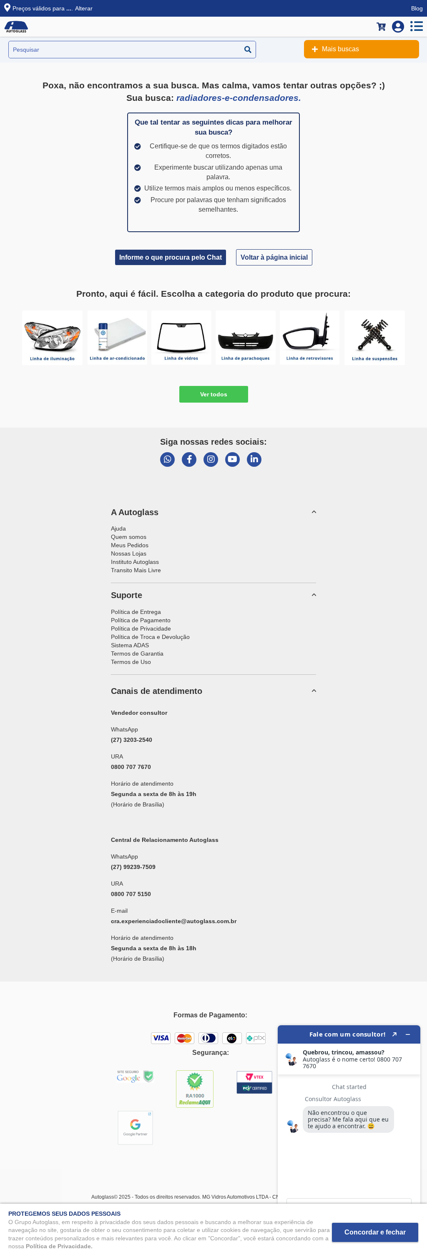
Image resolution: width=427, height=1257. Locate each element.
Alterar (84, 8)
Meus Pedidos (129, 545)
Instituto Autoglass (135, 561)
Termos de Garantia (137, 653)
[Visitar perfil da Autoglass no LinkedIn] (254, 459)
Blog (417, 8)
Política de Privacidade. (59, 1246)
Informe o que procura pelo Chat (170, 257)
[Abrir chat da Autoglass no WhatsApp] (167, 459)
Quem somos (128, 536)
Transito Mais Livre (136, 570)
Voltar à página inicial (274, 257)
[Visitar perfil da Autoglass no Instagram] (210, 459)
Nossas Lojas (128, 553)
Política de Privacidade (141, 628)
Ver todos (213, 394)
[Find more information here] (349, 1138)
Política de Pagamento (141, 620)
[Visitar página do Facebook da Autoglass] (189, 459)
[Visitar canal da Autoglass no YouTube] (232, 459)
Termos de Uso (131, 662)
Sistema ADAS (130, 645)
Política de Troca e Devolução (150, 637)
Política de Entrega (136, 611)
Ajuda (118, 528)
